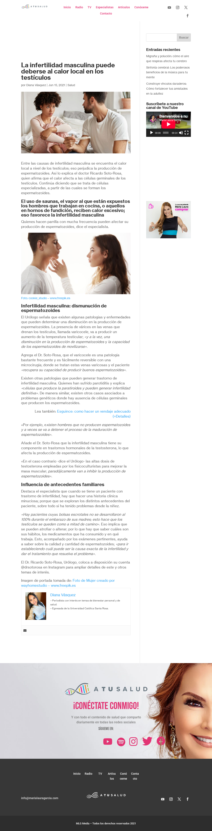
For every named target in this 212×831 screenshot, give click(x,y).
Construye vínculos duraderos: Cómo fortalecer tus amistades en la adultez (167, 88)
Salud (71, 85)
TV (89, 7)
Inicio (67, 7)
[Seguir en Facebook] (187, 15)
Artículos (124, 7)
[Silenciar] (181, 133)
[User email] (24, 630)
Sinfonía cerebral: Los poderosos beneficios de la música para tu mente (168, 72)
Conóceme (141, 7)
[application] (168, 124)
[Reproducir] (151, 133)
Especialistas (104, 7)
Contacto (106, 13)
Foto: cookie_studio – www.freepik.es (45, 298)
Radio (79, 7)
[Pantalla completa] (186, 133)
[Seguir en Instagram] (177, 7)
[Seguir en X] (186, 7)
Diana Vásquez (36, 85)
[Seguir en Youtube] (169, 7)
